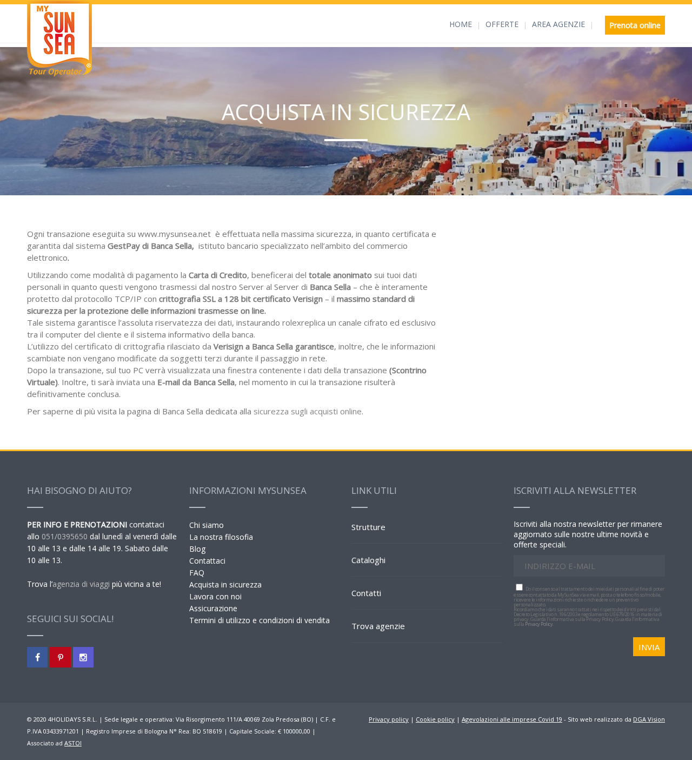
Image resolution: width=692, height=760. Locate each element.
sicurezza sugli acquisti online (308, 411)
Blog (197, 549)
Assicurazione (213, 608)
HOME (460, 24)
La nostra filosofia (221, 537)
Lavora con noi (215, 596)
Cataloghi (368, 559)
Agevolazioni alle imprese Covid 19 (512, 719)
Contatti (366, 592)
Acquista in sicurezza (225, 584)
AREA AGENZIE (558, 24)
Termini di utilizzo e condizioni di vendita (259, 620)
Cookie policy (435, 719)
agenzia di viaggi (81, 584)
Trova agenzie (378, 625)
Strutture (368, 526)
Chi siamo (206, 525)
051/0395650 (65, 536)
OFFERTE (501, 24)
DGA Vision (649, 719)
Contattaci (207, 561)
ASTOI (73, 743)
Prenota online (635, 25)
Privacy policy (389, 719)
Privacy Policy (539, 623)
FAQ (196, 572)
